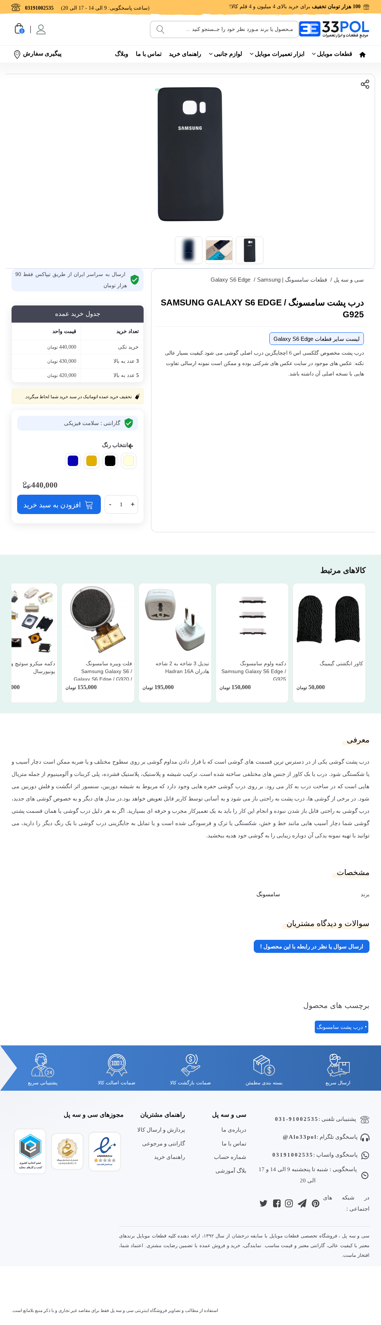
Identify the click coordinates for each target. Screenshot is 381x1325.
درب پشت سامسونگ (340, 1027)
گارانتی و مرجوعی (163, 1143)
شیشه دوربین (118, 786)
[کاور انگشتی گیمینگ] (329, 619)
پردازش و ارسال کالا (161, 1129)
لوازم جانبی (228, 54)
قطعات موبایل (334, 54)
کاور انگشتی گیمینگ (341, 663)
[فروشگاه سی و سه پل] (334, 29)
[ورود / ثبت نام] (40, 29)
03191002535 (292, 1155)
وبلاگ (121, 54)
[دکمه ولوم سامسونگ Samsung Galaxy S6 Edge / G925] (252, 619)
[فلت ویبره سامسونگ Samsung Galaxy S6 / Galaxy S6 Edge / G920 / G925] (98, 619)
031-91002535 (296, 1119)
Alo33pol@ (300, 1137)
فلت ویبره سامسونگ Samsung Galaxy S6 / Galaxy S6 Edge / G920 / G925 (103, 675)
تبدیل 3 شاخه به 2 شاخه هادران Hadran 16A (182, 667)
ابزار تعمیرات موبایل (279, 54)
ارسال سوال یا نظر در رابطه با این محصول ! (311, 946)
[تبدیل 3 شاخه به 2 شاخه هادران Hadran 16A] (175, 619)
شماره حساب (230, 1157)
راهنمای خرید (185, 54)
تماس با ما (148, 54)
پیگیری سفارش (42, 53)
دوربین (28, 786)
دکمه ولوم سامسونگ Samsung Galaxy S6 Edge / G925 (253, 671)
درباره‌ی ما (233, 1129)
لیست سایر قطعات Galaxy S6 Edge (316, 339)
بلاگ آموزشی (230, 1170)
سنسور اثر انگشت (77, 786)
